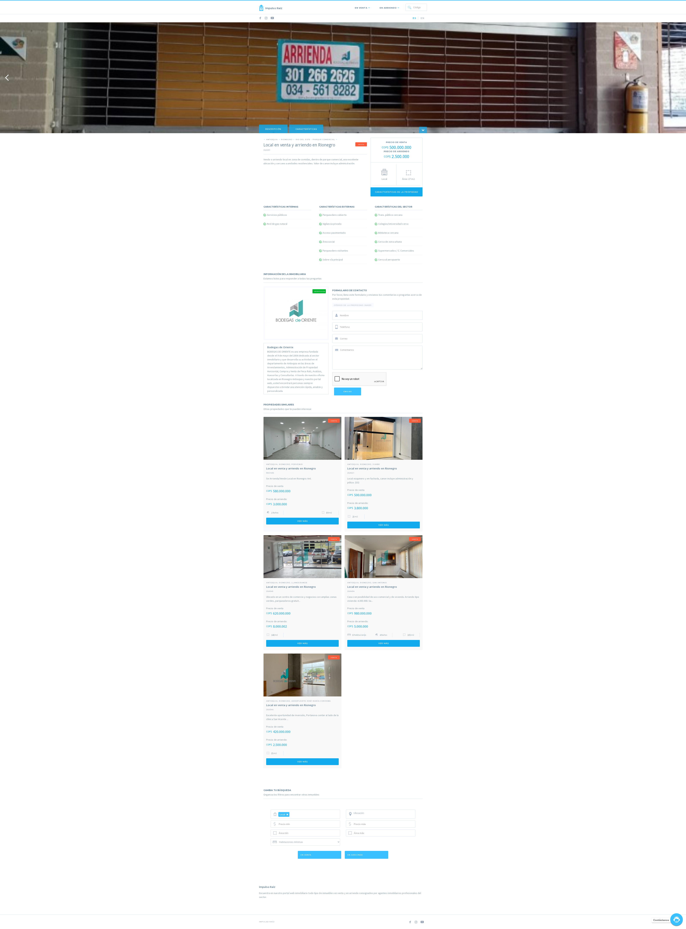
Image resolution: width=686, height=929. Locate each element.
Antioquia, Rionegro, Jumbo (363, 464)
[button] (361, 7)
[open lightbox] (343, 77)
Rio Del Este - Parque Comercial (315, 139)
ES (414, 18)
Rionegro (286, 139)
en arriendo (355, 855)
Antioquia (272, 139)
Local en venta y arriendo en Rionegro (291, 468)
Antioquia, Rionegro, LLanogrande (286, 582)
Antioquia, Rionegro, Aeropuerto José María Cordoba (298, 701)
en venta (305, 855)
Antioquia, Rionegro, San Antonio (367, 582)
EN (422, 18)
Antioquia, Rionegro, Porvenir (284, 464)
